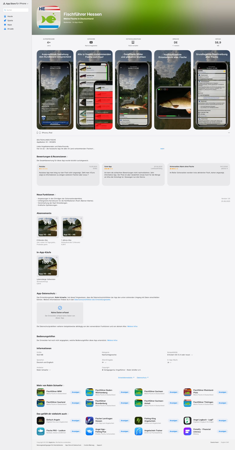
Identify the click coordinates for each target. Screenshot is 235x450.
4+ (103, 362)
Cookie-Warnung (89, 445)
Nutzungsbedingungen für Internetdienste (50, 445)
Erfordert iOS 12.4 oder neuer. (178, 355)
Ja (168, 362)
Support (99, 445)
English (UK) (225, 442)
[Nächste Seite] (232, 90)
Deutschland (214, 442)
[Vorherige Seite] (34, 90)
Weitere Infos (132, 326)
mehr (162, 149)
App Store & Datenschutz (73, 445)
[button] (16, 16)
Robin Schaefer (42, 370)
